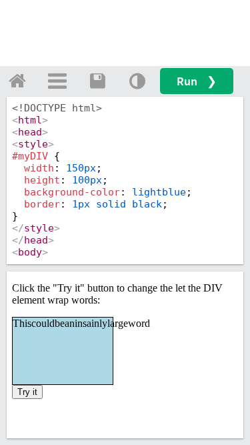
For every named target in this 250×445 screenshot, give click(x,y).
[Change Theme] (137, 81)
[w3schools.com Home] (17, 81)
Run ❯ (197, 81)
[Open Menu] (57, 81)
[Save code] (97, 81)
